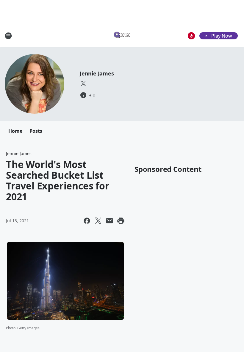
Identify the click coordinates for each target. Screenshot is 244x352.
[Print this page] (121, 221)
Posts (35, 131)
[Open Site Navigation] (8, 35)
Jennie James (97, 73)
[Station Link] (122, 35)
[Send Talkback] (191, 35)
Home (15, 131)
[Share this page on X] (98, 221)
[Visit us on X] (83, 83)
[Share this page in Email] (109, 221)
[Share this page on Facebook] (87, 221)
